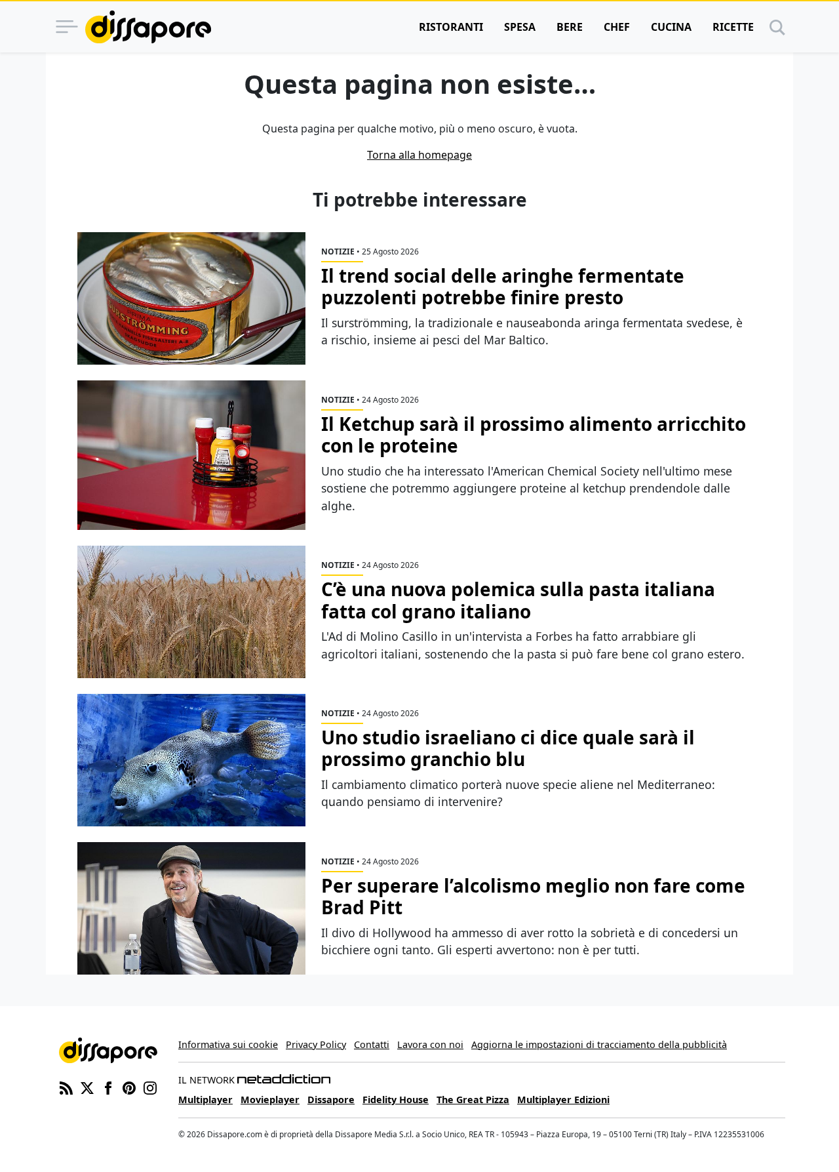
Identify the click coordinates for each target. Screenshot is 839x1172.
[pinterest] (129, 1087)
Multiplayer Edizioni (563, 1099)
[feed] (66, 1087)
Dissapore (331, 1099)
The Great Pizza (473, 1099)
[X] (87, 1087)
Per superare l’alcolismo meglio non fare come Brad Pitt (533, 896)
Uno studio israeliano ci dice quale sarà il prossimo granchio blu (508, 748)
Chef (617, 27)
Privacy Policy (316, 1044)
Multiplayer (205, 1099)
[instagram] (150, 1087)
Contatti (371, 1044)
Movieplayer (270, 1099)
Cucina (671, 27)
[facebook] (108, 1087)
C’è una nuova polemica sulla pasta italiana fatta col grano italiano (518, 600)
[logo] (148, 26)
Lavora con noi (430, 1044)
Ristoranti (451, 27)
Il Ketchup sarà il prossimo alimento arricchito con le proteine (533, 434)
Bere (569, 27)
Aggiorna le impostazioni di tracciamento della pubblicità (599, 1044)
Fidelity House (395, 1099)
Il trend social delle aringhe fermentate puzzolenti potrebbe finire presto (502, 286)
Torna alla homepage (419, 155)
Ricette (733, 27)
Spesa (520, 27)
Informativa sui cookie (228, 1044)
